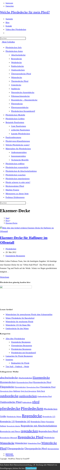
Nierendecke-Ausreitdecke (22, 92)
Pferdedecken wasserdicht (17, 167)
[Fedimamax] (16, 288)
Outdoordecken (18, 70)
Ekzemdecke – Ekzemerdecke (24, 100)
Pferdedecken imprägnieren (18, 178)
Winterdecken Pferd (34, 443)
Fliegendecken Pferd (33, 387)
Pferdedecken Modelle (15, 115)
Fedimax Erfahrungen (15, 197)
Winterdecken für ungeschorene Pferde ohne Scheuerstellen (29, 314)
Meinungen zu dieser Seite (17, 193)
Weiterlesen (5, 277)
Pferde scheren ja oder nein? (18, 182)
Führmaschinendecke (20, 96)
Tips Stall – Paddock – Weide (17, 367)
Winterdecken (21, 443)
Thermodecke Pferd (19, 81)
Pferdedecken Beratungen (21, 349)
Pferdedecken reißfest (15, 163)
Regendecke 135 (7, 421)
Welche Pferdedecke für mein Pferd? (25, 12)
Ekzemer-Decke (11, 223)
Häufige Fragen (12, 190)
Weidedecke (16, 62)
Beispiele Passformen (15, 122)
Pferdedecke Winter (14, 416)
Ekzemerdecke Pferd (42, 382)
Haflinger (16, 391)
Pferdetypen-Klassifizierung (18, 141)
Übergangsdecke (15, 448)
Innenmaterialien (18, 156)
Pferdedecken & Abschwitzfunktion (21, 171)
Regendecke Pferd (30, 437)
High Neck (41, 391)
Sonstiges (9, 360)
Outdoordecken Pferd (44, 396)
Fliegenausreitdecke (19, 107)
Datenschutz (10, 6)
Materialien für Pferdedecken (18, 149)
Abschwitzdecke (18, 55)
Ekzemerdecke (41, 377)
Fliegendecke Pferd (47, 387)
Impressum (9, 3)
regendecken (29, 431)
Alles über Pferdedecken (15, 339)
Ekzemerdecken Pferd (24, 382)
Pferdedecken (11, 249)
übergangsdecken (53, 449)
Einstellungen (31, 468)
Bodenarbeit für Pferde (20, 363)
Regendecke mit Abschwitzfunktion (39, 425)
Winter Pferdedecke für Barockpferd (20, 318)
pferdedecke (10, 408)
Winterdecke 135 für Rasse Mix (18, 325)
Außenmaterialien (19, 152)
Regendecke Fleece (38, 421)
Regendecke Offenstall (8, 438)
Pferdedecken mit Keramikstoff (23, 353)
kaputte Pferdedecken (20, 134)
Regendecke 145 (22, 421)
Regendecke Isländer (13, 426)
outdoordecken (28, 396)
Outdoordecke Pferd (11, 402)
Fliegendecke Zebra (6, 391)
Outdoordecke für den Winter (17, 328)
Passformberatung (13, 137)
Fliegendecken (20, 387)
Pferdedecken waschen (16, 175)
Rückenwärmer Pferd (15, 186)
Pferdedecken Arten (14, 51)
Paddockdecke (17, 66)
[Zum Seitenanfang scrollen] (1, 461)
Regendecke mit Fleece (10, 431)
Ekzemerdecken (8, 382)
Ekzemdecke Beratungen (15, 256)
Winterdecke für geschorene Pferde (19, 322)
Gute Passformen (18, 126)
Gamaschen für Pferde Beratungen (19, 356)
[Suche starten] (27, 203)
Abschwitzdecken (25, 378)
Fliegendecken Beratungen (21, 346)
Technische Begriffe (20, 160)
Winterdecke (16, 77)
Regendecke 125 (49, 417)
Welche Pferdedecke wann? (18, 145)
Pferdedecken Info (14, 47)
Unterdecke (16, 85)
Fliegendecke (17, 104)
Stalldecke (15, 89)
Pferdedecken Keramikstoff (23, 111)
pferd (35, 402)
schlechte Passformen (20, 130)
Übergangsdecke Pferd (21, 74)
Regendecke (16, 59)
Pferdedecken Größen (15, 119)
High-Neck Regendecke (28, 391)
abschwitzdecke (9, 377)
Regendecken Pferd (48, 431)
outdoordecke (9, 396)
